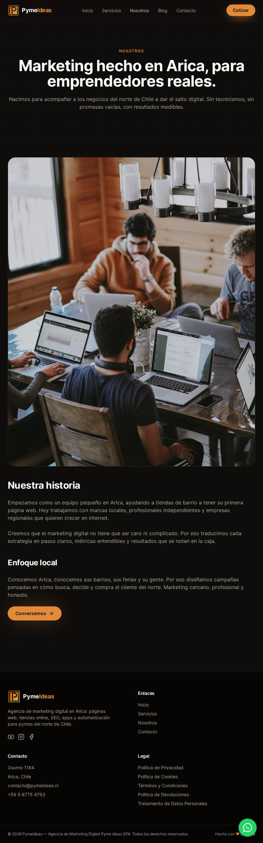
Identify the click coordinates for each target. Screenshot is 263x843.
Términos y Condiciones (163, 785)
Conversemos (30, 613)
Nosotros (139, 10)
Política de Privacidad (160, 767)
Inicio (87, 10)
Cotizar (241, 10)
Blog (162, 10)
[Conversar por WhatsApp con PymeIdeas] (248, 828)
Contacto (186, 10)
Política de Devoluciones (163, 794)
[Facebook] (31, 737)
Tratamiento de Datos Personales (172, 803)
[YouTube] (11, 737)
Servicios (111, 10)
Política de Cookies (158, 776)
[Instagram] (21, 737)
